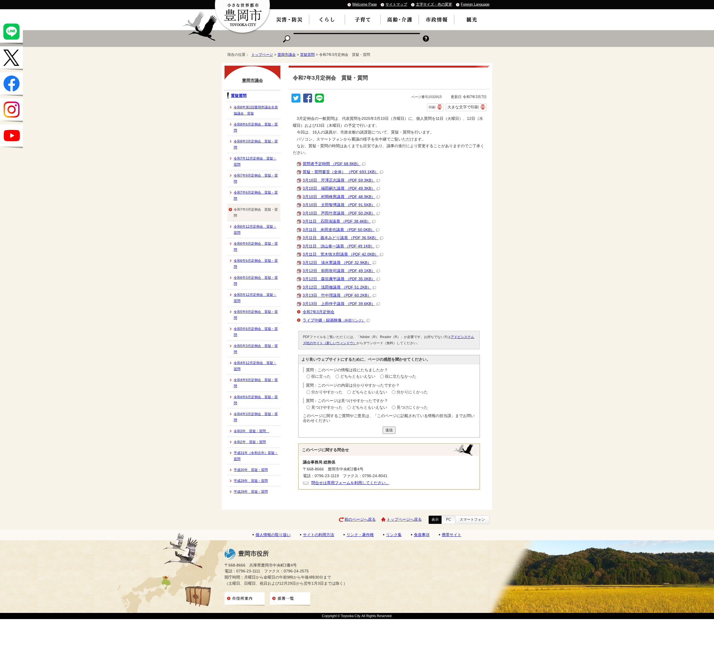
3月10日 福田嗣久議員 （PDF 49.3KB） (339, 188)
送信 (389, 430)
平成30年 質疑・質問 (251, 470)
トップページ (262, 55)
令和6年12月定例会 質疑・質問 (255, 230)
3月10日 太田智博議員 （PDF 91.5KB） (339, 205)
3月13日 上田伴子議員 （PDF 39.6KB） (339, 304)
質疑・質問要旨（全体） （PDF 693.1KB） (340, 172)
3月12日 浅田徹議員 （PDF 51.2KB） (337, 287)
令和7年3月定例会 (318, 312)
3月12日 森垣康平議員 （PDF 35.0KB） (339, 279)
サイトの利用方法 (318, 535)
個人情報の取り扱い (273, 535)
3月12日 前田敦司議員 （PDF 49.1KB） (339, 271)
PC (448, 519)
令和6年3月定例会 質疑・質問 (256, 281)
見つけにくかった (412, 407)
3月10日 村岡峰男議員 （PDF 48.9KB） (339, 197)
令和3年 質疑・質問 (251, 431)
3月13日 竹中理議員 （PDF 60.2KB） (337, 295)
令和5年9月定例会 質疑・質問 (256, 315)
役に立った (321, 376)
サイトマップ (396, 4)
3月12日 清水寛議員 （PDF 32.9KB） (337, 263)
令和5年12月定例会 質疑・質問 (255, 298)
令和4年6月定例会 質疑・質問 (256, 400)
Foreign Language (475, 4)
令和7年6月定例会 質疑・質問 (256, 196)
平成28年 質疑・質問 (251, 492)
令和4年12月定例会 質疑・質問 (255, 366)
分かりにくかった (412, 392)
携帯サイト (451, 535)
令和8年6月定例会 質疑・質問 (256, 127)
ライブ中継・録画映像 (334, 320)
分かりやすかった (326, 392)
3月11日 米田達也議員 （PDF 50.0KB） (339, 230)
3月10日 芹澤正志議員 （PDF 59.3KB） (339, 180)
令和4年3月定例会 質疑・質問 (256, 417)
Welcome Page (364, 4)
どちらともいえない (357, 376)
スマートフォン (472, 519)
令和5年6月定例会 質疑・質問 (256, 332)
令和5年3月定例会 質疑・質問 (256, 349)
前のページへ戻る (360, 519)
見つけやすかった (326, 407)
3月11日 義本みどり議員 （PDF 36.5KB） (340, 238)
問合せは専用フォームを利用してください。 (350, 483)
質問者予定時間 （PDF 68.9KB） (332, 164)
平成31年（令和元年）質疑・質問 (256, 456)
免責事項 (422, 535)
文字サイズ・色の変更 (434, 4)
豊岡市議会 (287, 55)
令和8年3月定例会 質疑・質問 (256, 144)
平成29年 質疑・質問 (251, 481)
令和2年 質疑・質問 (250, 442)
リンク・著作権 (360, 535)
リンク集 (394, 535)
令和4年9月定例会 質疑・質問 (256, 383)
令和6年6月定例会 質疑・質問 (256, 264)
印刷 (432, 107)
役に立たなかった (400, 376)
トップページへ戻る (404, 519)
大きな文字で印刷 (463, 107)
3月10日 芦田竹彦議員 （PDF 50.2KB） (339, 213)
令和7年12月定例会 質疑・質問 (255, 161)
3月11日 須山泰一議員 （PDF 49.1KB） (339, 246)
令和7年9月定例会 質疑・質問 (256, 178)
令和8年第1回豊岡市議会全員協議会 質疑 (256, 110)
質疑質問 (307, 55)
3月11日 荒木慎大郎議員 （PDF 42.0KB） (340, 254)
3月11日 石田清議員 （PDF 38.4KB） (337, 221)
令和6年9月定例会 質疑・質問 (256, 247)
